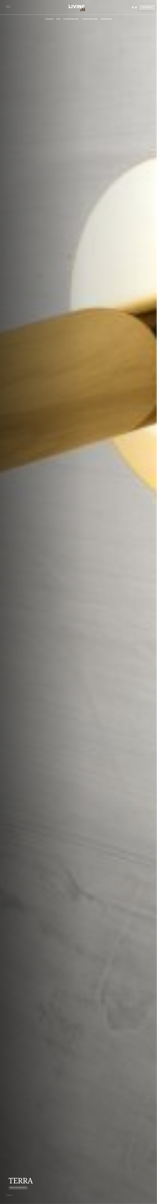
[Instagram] (136, 7)
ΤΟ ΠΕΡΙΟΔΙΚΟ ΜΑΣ (90, 19)
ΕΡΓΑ (58, 19)
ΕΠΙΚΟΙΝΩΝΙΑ (106, 19)
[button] (147, 7)
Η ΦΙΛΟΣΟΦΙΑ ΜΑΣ (71, 19)
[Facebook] (133, 7)
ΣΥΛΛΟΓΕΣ (49, 19)
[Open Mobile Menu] (8, 6)
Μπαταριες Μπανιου (18, 1187)
